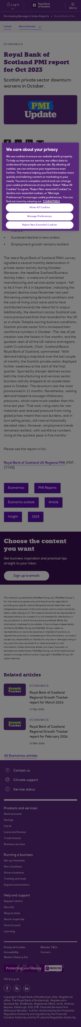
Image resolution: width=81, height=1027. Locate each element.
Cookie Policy (51, 201)
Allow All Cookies (39, 207)
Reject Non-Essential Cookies (39, 225)
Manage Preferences (39, 216)
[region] (40, 187)
